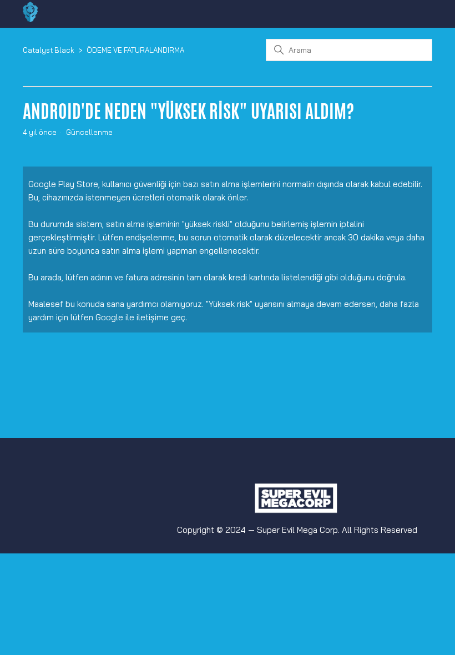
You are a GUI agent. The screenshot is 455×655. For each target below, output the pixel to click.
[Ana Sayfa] (30, 19)
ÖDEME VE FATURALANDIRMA (135, 50)
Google (109, 317)
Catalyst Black (48, 50)
